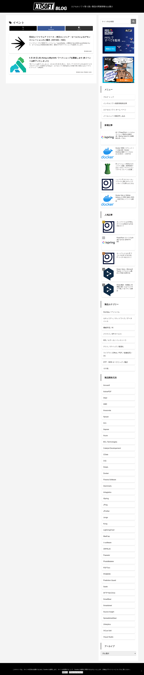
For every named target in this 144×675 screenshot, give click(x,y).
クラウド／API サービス (112, 334)
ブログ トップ (108, 97)
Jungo (105, 517)
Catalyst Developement (112, 448)
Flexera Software (109, 479)
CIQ (104, 461)
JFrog (105, 504)
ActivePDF (107, 391)
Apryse (106, 416)
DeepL (105, 467)
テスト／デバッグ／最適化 (113, 346)
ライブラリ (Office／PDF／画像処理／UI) (117, 354)
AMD (105, 404)
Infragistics (107, 492)
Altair (105, 398)
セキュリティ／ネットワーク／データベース (117, 320)
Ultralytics (107, 624)
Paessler (106, 555)
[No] (141, 671)
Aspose (106, 429)
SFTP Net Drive (109, 593)
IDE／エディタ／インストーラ (114, 340)
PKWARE (107, 574)
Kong (105, 523)
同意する (65, 672)
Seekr (105, 586)
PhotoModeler (108, 561)
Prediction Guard (109, 580)
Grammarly (107, 486)
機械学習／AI (108, 327)
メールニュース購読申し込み (114, 116)
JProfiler (106, 511)
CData (105, 454)
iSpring (106, 498)
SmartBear (107, 599)
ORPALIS (107, 549)
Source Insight (108, 611)
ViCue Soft (107, 630)
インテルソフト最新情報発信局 (115, 103)
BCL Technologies (110, 442)
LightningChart (108, 530)
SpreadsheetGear (110, 618)
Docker (106, 473)
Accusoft (106, 385)
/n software (107, 542)
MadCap (106, 536)
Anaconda (107, 410)
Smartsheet (107, 605)
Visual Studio (108, 637)
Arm (104, 423)
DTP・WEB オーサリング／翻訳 (115, 362)
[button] (79, 28)
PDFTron (106, 567)
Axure (105, 435)
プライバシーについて (76, 672)
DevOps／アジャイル (111, 312)
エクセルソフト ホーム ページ (114, 109)
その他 (105, 368)
